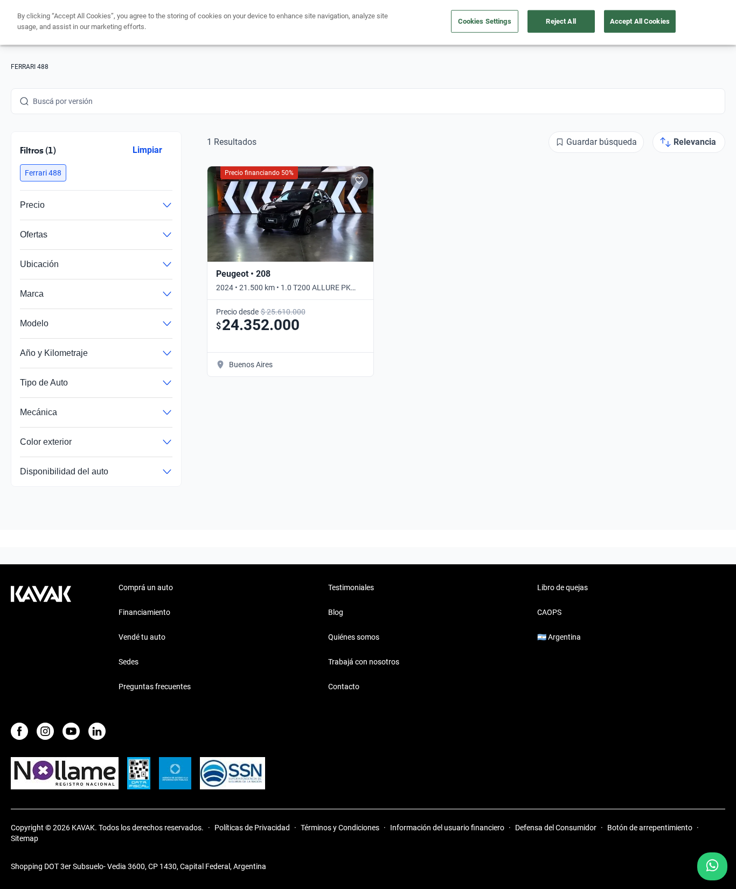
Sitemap (24, 838)
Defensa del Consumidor (555, 827)
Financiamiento (144, 612)
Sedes (128, 661)
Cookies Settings (484, 21)
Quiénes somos (353, 637)
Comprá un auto (146, 587)
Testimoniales (351, 587)
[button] (43, 172)
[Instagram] (45, 731)
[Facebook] (19, 731)
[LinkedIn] (97, 731)
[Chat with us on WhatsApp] (712, 866)
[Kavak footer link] (41, 638)
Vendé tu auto (142, 637)
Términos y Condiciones (340, 827)
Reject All (560, 21)
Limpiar (147, 150)
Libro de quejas (562, 587)
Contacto (343, 686)
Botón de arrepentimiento (649, 827)
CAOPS (549, 612)
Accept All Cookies (640, 21)
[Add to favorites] (359, 180)
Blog (335, 612)
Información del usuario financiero (447, 827)
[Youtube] (71, 731)
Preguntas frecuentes (155, 686)
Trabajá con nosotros (363, 661)
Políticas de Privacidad (252, 827)
